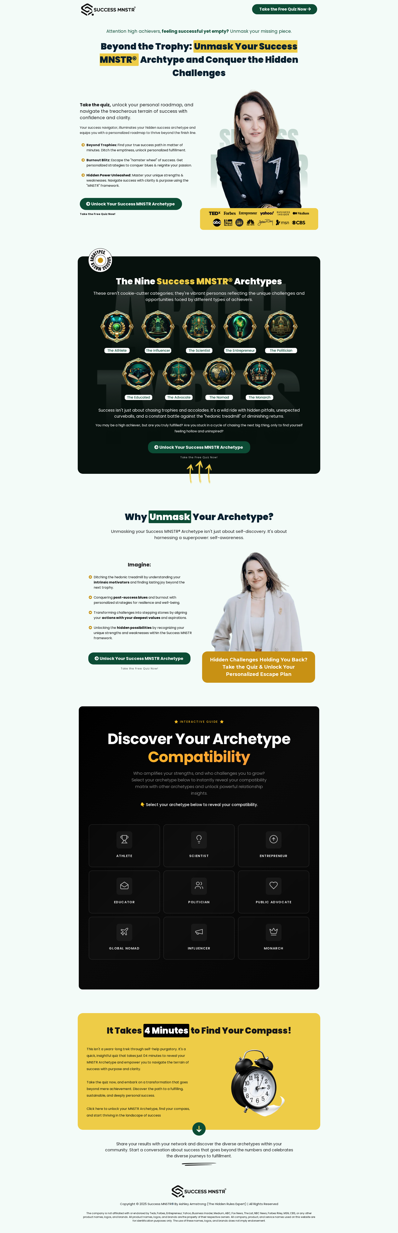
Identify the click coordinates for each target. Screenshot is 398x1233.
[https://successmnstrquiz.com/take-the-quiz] (257, 1083)
